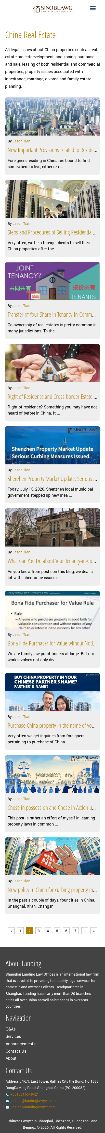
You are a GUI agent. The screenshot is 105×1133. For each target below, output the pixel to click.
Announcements (20, 1043)
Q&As (11, 1029)
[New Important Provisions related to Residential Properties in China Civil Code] (52, 116)
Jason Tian (21, 141)
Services (13, 1036)
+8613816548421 (24, 1094)
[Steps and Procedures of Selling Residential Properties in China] (52, 199)
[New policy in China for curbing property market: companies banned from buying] (52, 856)
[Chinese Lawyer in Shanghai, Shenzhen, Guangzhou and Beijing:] (52, 9)
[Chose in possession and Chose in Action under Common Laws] (52, 774)
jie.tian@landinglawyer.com (33, 1100)
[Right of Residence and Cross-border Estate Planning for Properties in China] (52, 363)
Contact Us (16, 1051)
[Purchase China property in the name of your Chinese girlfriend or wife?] (52, 692)
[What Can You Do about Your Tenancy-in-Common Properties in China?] (52, 527)
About (11, 1058)
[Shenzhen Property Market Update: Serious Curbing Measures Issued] (52, 445)
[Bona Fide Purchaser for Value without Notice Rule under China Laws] (52, 610)
